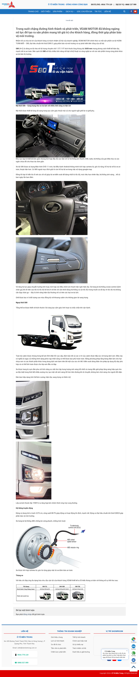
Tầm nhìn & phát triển (58, 648)
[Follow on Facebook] (131, 11)
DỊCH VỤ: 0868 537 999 (126, 4)
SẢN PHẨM (57, 11)
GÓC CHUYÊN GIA (84, 11)
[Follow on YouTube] (135, 11)
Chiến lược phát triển (58, 652)
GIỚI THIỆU (45, 11)
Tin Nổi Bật (69, 20)
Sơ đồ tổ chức (56, 644)
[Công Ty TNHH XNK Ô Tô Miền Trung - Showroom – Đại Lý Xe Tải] (8, 4)
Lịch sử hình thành (57, 641)
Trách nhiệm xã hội (79, 648)
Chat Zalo (133, 649)
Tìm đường (133, 642)
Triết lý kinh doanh (79, 637)
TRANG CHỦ (33, 11)
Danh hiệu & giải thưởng (81, 652)
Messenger (133, 662)
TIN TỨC (98, 11)
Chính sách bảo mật (80, 641)
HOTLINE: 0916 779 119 (101, 4)
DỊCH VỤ (69, 11)
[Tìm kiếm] (124, 11)
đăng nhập (27, 614)
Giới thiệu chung (57, 637)
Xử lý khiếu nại (78, 644)
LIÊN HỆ (107, 11)
